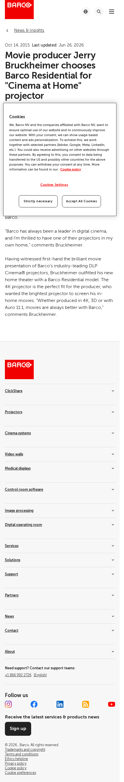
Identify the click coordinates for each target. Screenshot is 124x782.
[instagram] (8, 704)
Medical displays (18, 468)
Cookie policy (70, 169)
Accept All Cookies (81, 201)
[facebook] (34, 704)
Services (11, 546)
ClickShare (13, 391)
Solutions (12, 560)
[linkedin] (60, 704)
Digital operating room (23, 525)
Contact (11, 631)
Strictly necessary (38, 201)
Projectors (13, 412)
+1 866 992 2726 (26, 675)
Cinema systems (18, 433)
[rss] (85, 704)
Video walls (14, 454)
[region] (60, 159)
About (10, 652)
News (9, 616)
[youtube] (111, 704)
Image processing (19, 511)
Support (11, 574)
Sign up (18, 728)
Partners (11, 595)
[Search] (99, 11)
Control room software (24, 490)
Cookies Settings (54, 185)
